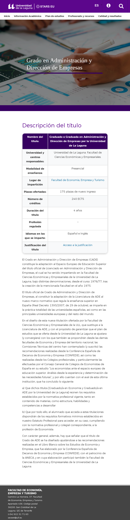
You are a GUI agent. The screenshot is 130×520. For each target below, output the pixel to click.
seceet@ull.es (15, 518)
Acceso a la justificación (77, 245)
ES (97, 5)
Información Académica (27, 16)
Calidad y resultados (109, 16)
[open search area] (121, 6)
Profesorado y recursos (81, 16)
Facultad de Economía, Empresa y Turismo (77, 180)
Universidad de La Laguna (32, 6)
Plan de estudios (54, 16)
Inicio (7, 16)
